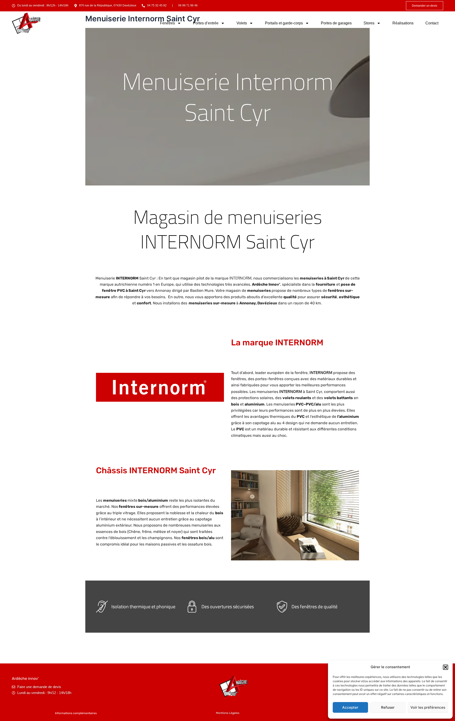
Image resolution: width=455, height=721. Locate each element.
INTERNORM (240, 278)
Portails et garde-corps (284, 23)
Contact (431, 23)
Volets (242, 23)
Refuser (388, 707)
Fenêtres (167, 23)
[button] (445, 667)
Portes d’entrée (205, 23)
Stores (369, 23)
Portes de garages (336, 23)
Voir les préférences (427, 707)
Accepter (350, 707)
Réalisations (403, 23)
